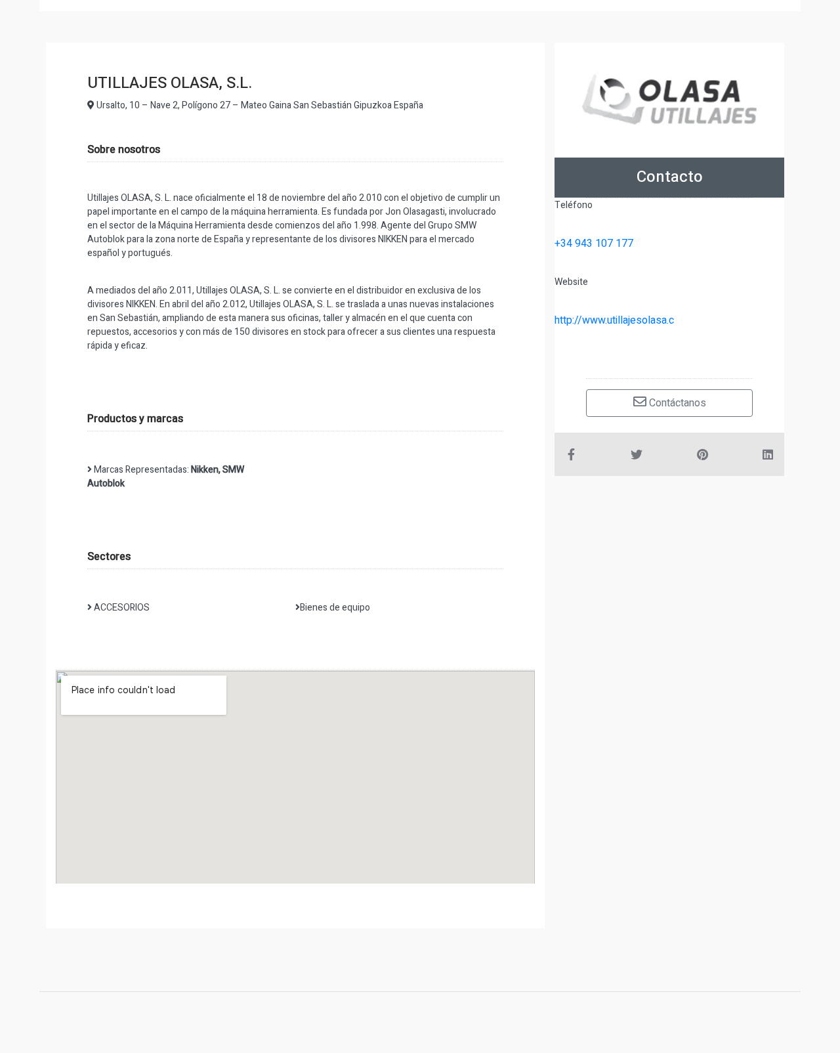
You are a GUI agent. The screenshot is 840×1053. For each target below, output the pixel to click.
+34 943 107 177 (594, 243)
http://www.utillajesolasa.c (614, 320)
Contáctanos (676, 403)
